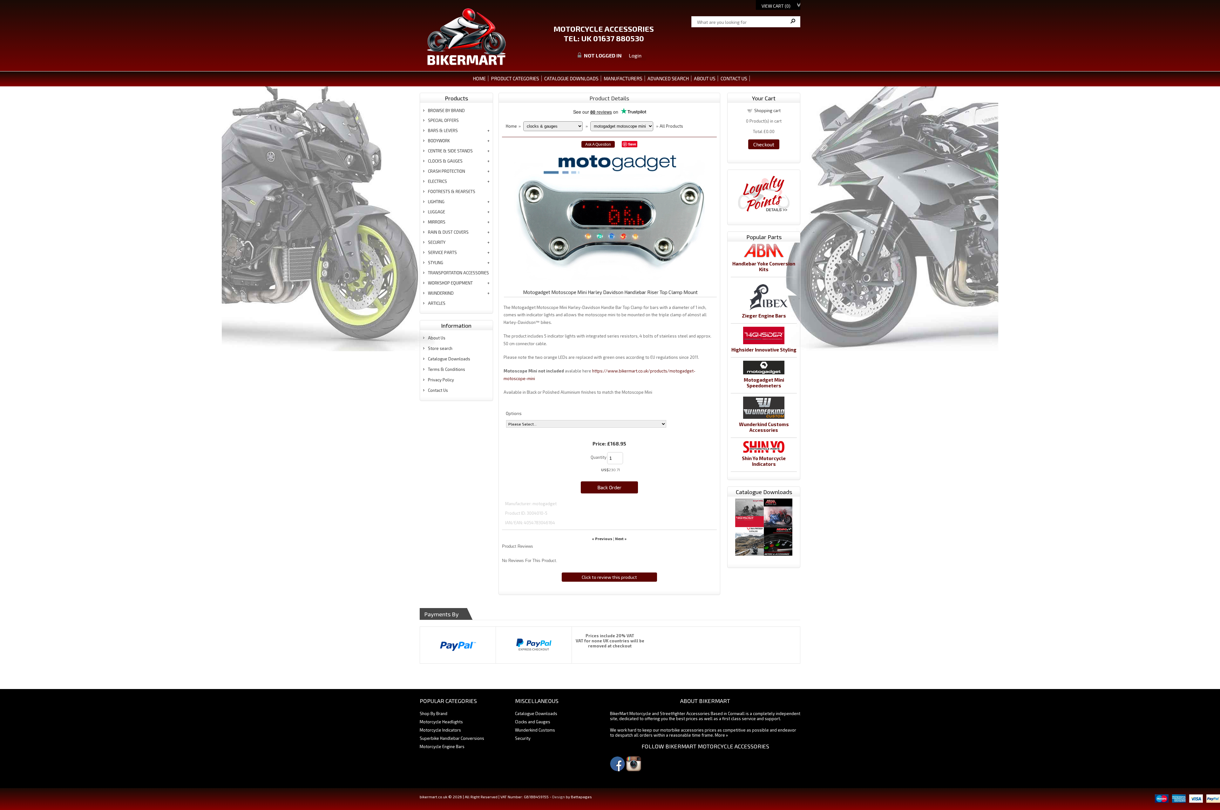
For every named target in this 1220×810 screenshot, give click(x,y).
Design (558, 796)
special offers (443, 120)
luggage (436, 211)
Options (514, 413)
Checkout (763, 144)
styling (435, 262)
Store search (440, 348)
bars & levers (443, 130)
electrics (437, 181)
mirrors (436, 221)
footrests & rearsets (451, 191)
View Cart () (776, 6)
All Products (671, 126)
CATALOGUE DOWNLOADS (571, 78)
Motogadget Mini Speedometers (764, 382)
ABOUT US (704, 78)
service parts (442, 252)
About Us (436, 337)
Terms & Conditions (446, 369)
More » (721, 735)
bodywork (439, 140)
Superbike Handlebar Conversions (452, 738)
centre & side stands (450, 150)
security (436, 242)
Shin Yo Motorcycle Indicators (764, 461)
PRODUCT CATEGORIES (515, 78)
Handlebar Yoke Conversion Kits (763, 266)
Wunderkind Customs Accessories (764, 427)
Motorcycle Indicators (440, 730)
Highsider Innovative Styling (763, 349)
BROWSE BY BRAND (446, 110)
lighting (436, 201)
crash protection (446, 171)
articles (436, 303)
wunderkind (441, 293)
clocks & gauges (445, 161)
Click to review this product (609, 577)
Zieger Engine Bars (764, 315)
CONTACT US (734, 78)
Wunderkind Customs (535, 730)
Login (635, 55)
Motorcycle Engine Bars (442, 746)
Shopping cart (767, 110)
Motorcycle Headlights (441, 721)
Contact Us (438, 390)
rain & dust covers (448, 232)
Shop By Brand (433, 713)
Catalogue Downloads (449, 358)
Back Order (609, 487)
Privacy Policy (441, 379)
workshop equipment (450, 282)
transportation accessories (458, 272)
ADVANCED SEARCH (668, 78)
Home (479, 78)
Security (523, 738)
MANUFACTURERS (623, 78)
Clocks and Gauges (532, 721)
